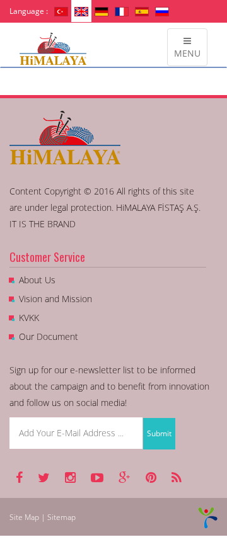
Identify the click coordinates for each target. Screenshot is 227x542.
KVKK (29, 318)
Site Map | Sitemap (42, 517)
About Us (37, 280)
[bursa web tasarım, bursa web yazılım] (208, 517)
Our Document (48, 336)
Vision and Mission (55, 299)
